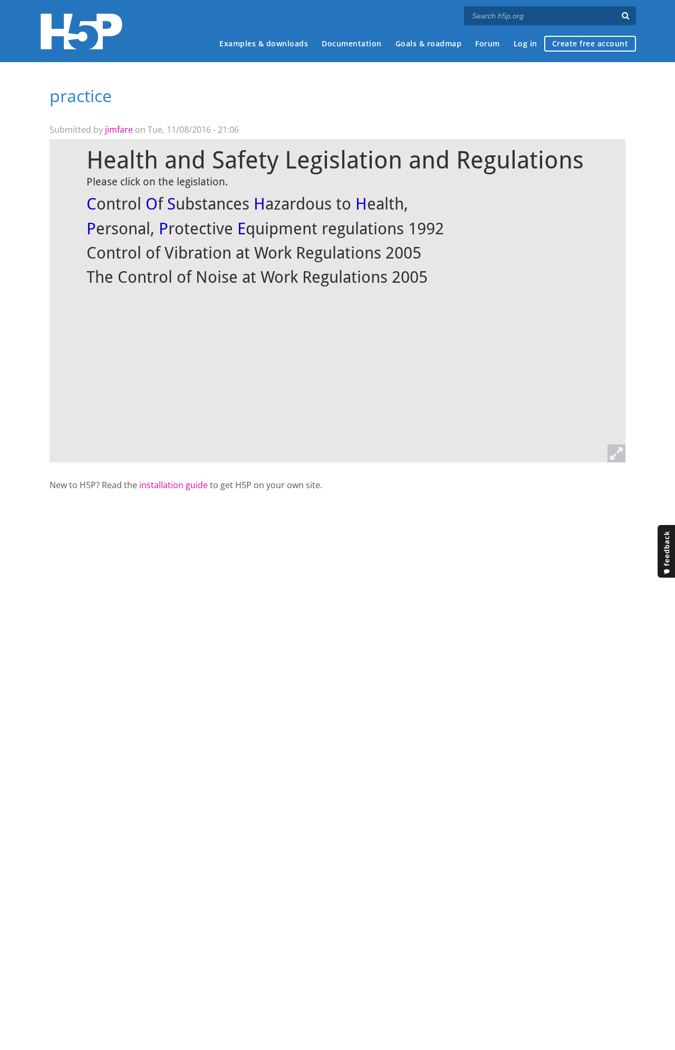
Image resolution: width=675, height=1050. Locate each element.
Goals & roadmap (429, 43)
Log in (525, 43)
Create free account (590, 43)
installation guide (173, 485)
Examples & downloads (263, 43)
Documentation (352, 43)
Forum (487, 43)
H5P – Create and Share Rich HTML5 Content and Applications (81, 31)
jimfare (119, 129)
